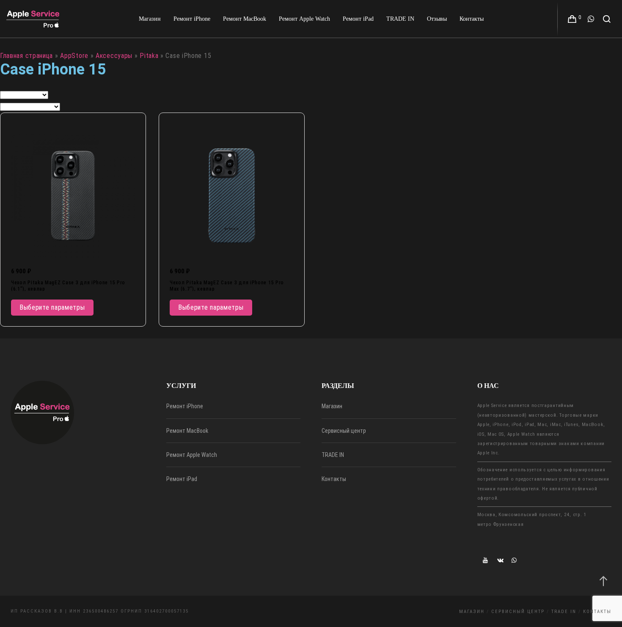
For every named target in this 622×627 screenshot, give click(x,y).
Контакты (334, 479)
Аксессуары (114, 56)
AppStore (74, 56)
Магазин (332, 406)
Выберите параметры (52, 307)
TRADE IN (333, 454)
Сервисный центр (344, 430)
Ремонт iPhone (184, 406)
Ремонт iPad (181, 479)
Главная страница (26, 56)
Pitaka (149, 56)
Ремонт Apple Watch (191, 454)
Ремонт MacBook (187, 430)
